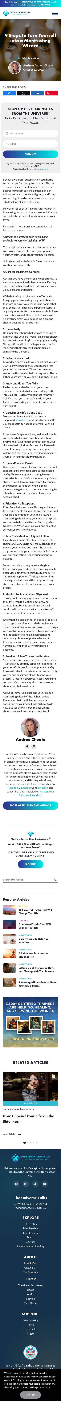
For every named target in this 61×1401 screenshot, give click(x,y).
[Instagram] (26, 1184)
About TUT (30, 1267)
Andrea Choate (43, 65)
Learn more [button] (44, 1387)
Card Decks (30, 1303)
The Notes (30, 1223)
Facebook (13, 787)
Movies (30, 1298)
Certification (30, 1233)
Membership (30, 1228)
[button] (55, 13)
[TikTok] (35, 1184)
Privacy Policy (30, 1320)
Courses (30, 1241)
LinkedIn (43, 787)
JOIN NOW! (44, 5)
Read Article (9, 1134)
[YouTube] (45, 1184)
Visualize (21, 420)
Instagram (26, 787)
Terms (30, 1324)
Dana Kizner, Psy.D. (11, 1109)
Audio (30, 1294)
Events (31, 1237)
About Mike (30, 1263)
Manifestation (30, 58)
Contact (30, 1329)
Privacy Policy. (43, 169)
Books (30, 1289)
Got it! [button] (30, 1394)
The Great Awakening (30, 1285)
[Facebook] (16, 1184)
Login (30, 1333)
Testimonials (30, 1272)
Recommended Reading (30, 1246)
